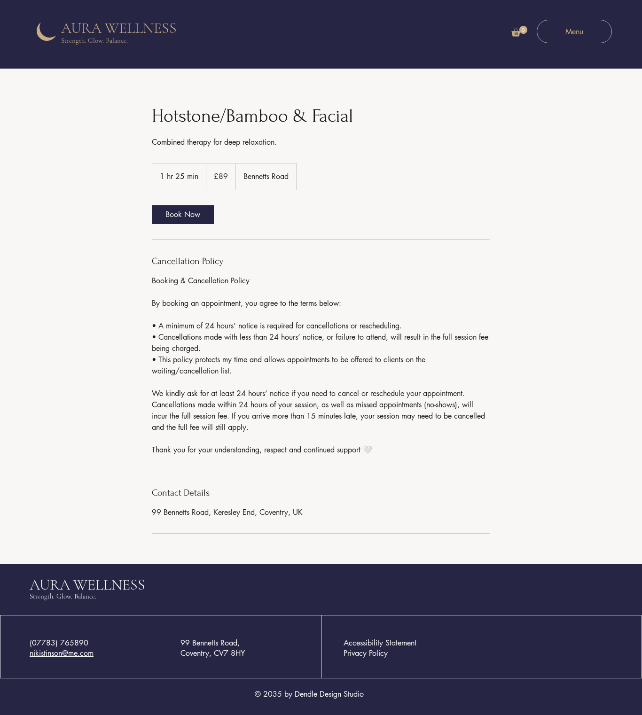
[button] (519, 31)
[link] (183, 214)
